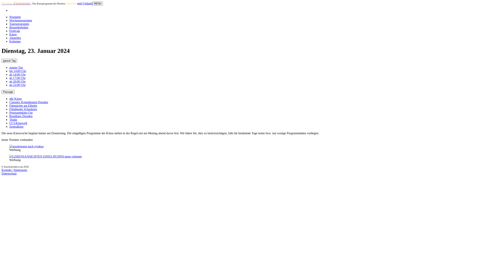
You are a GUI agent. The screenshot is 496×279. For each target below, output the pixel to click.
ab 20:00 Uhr (17, 81)
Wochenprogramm (20, 20)
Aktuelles (15, 38)
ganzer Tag (9, 60)
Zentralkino (16, 126)
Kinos (13, 34)
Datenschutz (9, 173)
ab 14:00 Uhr (17, 74)
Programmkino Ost (21, 112)
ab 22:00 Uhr (17, 85)
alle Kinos (15, 98)
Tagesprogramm (19, 24)
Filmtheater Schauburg (23, 109)
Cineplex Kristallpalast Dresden (28, 102)
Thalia (13, 119)
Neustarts (15, 17)
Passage (8, 91)
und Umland (84, 3)
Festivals (14, 31)
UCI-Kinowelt (18, 123)
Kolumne (15, 41)
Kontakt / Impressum (14, 170)
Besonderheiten (18, 27)
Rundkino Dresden (21, 116)
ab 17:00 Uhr (17, 78)
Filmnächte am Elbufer (23, 105)
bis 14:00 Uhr (17, 71)
